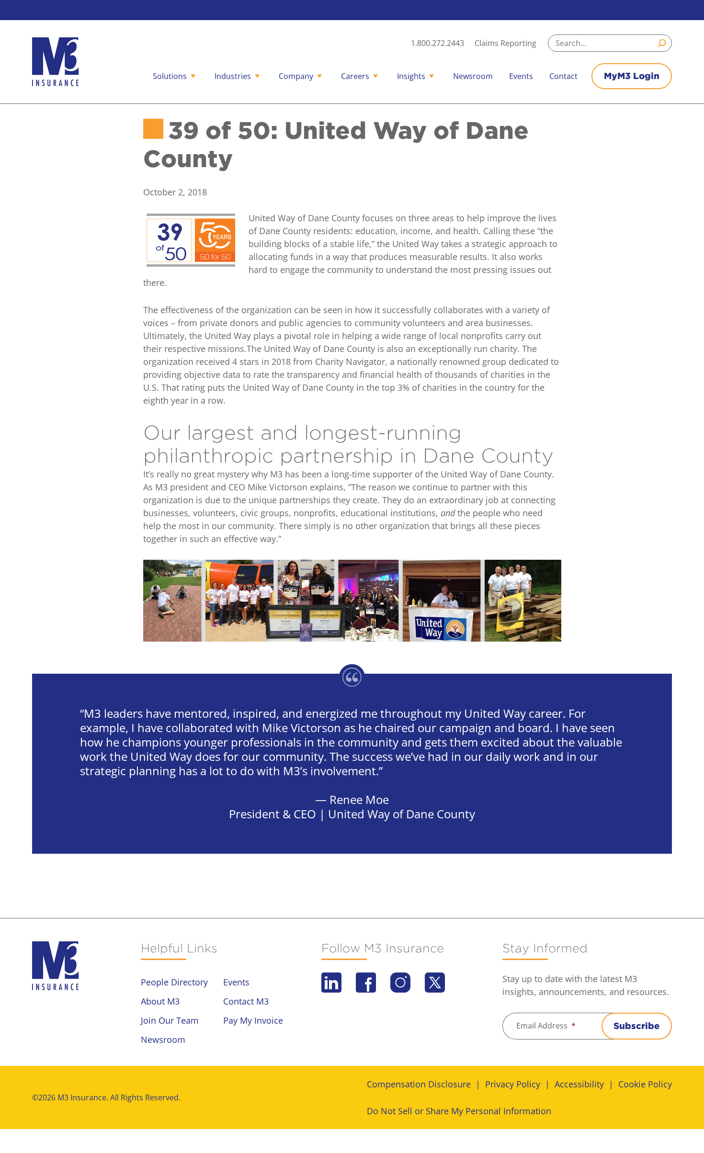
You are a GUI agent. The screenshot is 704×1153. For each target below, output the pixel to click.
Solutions (170, 76)
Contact (563, 76)
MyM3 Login (631, 76)
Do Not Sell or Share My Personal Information (459, 1111)
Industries (233, 76)
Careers (355, 76)
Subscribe (636, 1026)
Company (296, 76)
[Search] (663, 43)
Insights (411, 76)
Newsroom (473, 76)
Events (521, 76)
